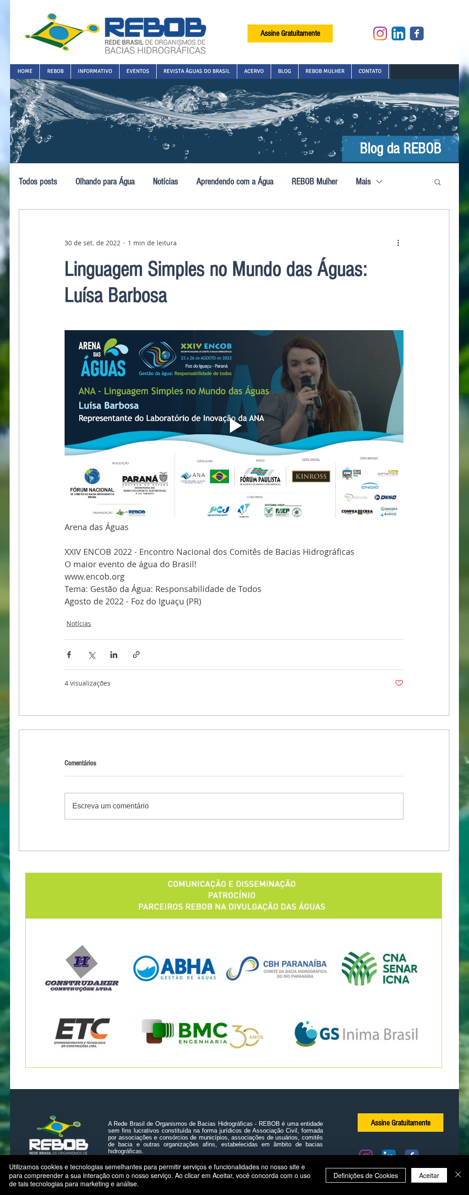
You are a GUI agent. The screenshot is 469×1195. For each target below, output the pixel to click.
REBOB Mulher (315, 182)
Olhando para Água (105, 182)
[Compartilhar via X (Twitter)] (91, 654)
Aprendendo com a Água (234, 182)
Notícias (165, 182)
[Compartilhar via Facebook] (69, 654)
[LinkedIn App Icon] (398, 33)
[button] (55, 71)
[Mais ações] (398, 242)
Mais (363, 182)
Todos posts (38, 182)
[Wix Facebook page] (417, 33)
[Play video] (234, 425)
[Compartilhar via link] (136, 654)
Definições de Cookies (365, 1175)
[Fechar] (458, 1175)
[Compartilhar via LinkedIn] (113, 654)
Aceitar (429, 1175)
